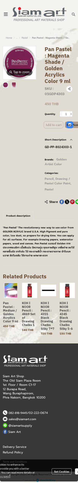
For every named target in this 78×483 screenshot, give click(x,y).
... (16, 37)
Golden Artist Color (56, 162)
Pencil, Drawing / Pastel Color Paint (58, 181)
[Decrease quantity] (61, 114)
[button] (73, 14)
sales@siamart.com (22, 419)
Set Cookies (61, 471)
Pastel (25, 37)
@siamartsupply (20, 425)
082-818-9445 (18, 413)
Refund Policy (13, 452)
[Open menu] (5, 14)
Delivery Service (15, 447)
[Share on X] (67, 202)
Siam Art (14, 432)
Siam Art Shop (13, 376)
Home (9, 37)
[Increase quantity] (71, 114)
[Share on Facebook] (61, 202)
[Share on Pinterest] (72, 202)
